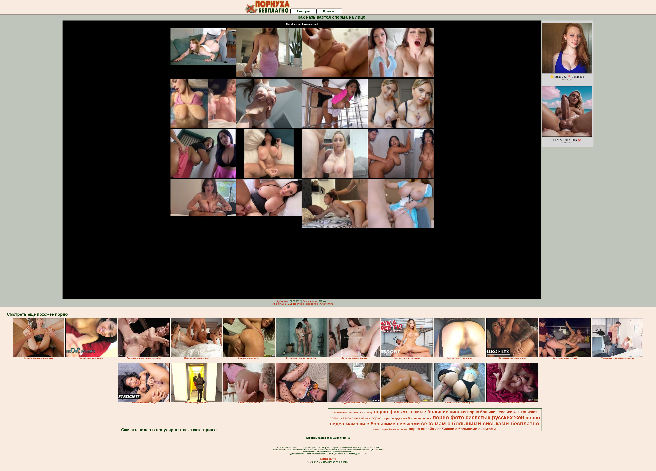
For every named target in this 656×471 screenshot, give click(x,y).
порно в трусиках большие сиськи (407, 418)
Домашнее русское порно (299, 304)
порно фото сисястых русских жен (478, 417)
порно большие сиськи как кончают (502, 412)
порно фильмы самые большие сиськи (420, 411)
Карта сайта (328, 458)
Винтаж (280, 304)
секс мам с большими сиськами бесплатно (480, 423)
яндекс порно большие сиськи (390, 429)
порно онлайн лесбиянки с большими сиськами (452, 429)
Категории (303, 11)
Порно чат (329, 11)
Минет (317, 304)
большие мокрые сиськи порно (355, 418)
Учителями (327, 304)
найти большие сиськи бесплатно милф (352, 412)
